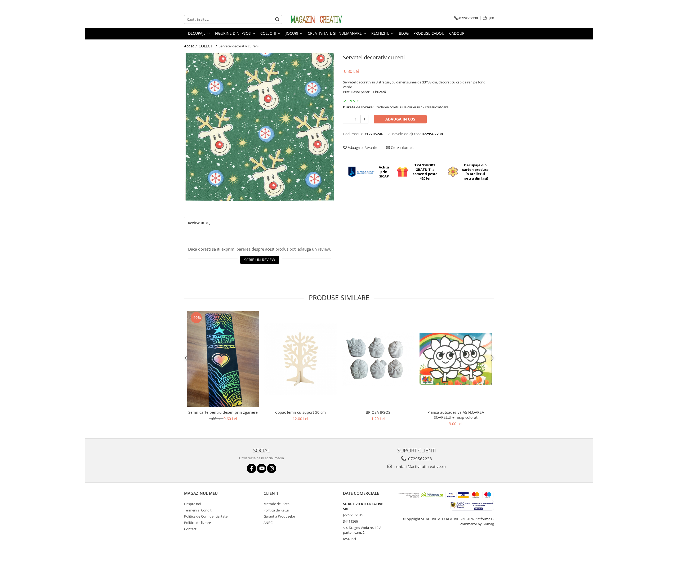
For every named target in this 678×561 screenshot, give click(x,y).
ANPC (268, 522)
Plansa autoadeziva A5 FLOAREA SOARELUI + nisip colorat (455, 415)
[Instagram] (271, 468)
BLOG (404, 33)
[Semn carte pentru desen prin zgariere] (223, 359)
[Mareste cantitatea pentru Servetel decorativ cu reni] (364, 119)
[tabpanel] (259, 127)
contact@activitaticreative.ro (419, 466)
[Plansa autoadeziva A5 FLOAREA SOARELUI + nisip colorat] (456, 359)
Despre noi (192, 503)
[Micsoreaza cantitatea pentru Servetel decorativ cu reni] (347, 119)
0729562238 (419, 458)
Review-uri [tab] (199, 222)
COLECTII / (208, 45)
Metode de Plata (276, 503)
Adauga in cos (400, 119)
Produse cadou (428, 33)
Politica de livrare (197, 522)
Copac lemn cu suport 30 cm (300, 412)
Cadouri (457, 33)
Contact (190, 529)
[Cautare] (277, 19)
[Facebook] (251, 468)
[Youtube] (261, 468)
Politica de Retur (276, 510)
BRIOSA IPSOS (378, 412)
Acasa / (191, 45)
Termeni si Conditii (198, 510)
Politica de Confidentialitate (206, 516)
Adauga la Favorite (362, 147)
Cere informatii (402, 147)
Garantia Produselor (279, 516)
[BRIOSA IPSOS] (378, 359)
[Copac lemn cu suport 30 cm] (300, 359)
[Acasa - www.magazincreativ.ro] (316, 19)
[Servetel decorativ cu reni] (259, 127)
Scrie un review (259, 259)
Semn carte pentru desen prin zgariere (223, 412)
